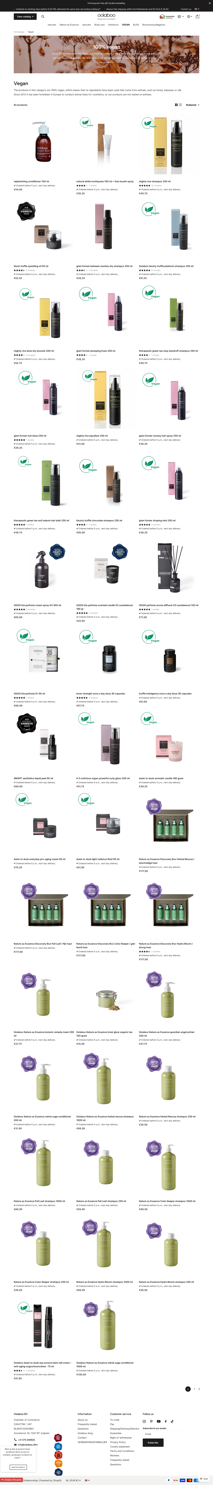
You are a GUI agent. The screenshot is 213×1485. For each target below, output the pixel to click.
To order (115, 1419)
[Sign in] (189, 16)
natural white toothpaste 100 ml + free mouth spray (105, 181)
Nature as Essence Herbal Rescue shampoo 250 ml (167, 1116)
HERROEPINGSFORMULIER (92, 1442)
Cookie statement (120, 1446)
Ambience (113, 24)
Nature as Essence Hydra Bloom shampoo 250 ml (166, 1281)
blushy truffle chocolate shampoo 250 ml (99, 520)
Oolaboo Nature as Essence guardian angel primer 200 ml (166, 1034)
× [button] (34, 1444)
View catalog (24, 16)
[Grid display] (176, 105)
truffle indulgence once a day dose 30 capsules (165, 693)
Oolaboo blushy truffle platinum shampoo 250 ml (166, 266)
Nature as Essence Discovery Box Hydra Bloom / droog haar (166, 945)
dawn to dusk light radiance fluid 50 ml (97, 859)
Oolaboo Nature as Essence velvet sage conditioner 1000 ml (105, 1364)
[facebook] (165, 1421)
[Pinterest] (151, 1421)
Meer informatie (18, 1467)
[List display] (180, 105)
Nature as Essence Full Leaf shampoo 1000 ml (39, 1201)
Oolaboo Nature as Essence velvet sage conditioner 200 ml (42, 1118)
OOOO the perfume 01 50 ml (29, 693)
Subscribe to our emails (154, 1428)
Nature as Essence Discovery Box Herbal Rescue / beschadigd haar (166, 861)
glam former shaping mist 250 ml (157, 520)
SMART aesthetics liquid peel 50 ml (33, 778)
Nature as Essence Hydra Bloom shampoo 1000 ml (104, 1281)
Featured (191, 104)
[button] (21, 1480)
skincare (86, 24)
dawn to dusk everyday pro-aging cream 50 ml (39, 859)
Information (85, 1414)
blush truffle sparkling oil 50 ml (31, 266)
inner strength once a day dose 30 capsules (100, 693)
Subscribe (153, 1442)
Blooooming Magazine (153, 24)
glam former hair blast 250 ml (30, 435)
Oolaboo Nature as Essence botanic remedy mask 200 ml (44, 1034)
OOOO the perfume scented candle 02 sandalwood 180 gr (104, 607)
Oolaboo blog (85, 1433)
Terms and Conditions (122, 1451)
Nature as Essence (69, 24)
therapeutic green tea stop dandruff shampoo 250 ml (168, 350)
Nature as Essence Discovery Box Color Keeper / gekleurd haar (106, 945)
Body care (99, 24)
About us (83, 1419)
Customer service (120, 1414)
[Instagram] (144, 1421)
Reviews (114, 1455)
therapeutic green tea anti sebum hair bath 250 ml (41, 520)
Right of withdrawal (121, 1437)
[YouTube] (159, 1421)
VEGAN (126, 24)
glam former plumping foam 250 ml (95, 350)
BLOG (136, 24)
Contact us (186, 9)
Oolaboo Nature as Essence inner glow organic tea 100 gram (104, 1034)
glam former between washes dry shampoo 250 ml (104, 266)
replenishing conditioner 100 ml (31, 181)
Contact (82, 1437)
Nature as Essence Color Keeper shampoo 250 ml (41, 1281)
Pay (112, 1424)
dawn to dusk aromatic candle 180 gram (161, 778)
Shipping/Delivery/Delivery (124, 1428)
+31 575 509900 (26, 1440)
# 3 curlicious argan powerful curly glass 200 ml (103, 778)
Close (210, 3)
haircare (52, 24)
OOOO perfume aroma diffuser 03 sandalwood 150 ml (168, 605)
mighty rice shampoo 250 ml (155, 181)
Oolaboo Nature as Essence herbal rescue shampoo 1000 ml (105, 1118)
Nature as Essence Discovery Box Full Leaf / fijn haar (43, 943)
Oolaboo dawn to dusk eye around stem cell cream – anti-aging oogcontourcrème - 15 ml (42, 1364)
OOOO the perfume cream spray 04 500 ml (37, 605)
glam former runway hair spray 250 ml (160, 435)
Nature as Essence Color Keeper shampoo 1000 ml (167, 1201)
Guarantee (115, 1433)
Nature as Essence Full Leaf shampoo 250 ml (101, 1201)
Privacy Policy (118, 1442)
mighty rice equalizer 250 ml (92, 435)
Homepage (19, 32)
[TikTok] (172, 1421)
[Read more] (181, 16)
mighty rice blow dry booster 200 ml (34, 350)
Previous (188, 1389)
